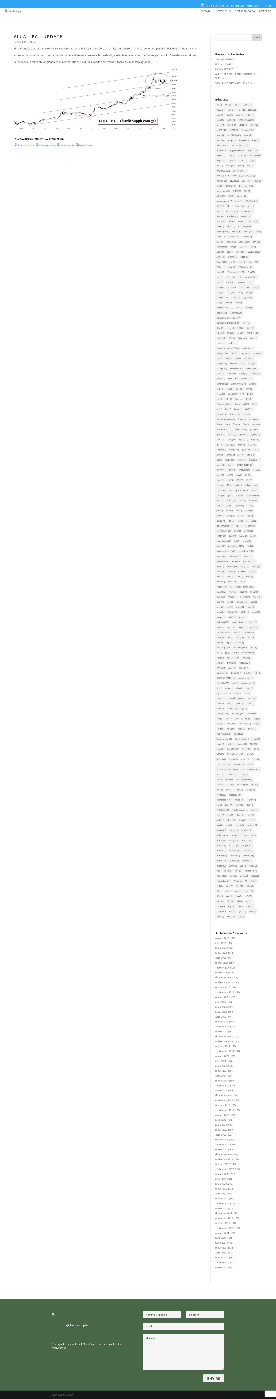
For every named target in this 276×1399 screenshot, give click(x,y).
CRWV (241, 282)
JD (250, 505)
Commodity (236, 272)
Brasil (232, 216)
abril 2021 (220, 1252)
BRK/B (254, 221)
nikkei (245, 596)
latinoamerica (225, 525)
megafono (246, 551)
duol (246, 323)
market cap (236, 546)
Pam (238, 632)
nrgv (220, 607)
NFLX (254, 592)
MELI (221, 556)
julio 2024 (220, 1060)
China (222, 262)
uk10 (220, 820)
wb (219, 891)
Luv (253, 536)
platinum (248, 652)
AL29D (231, 125)
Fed (238, 399)
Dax (230, 292)
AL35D (234, 130)
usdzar (221, 865)
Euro (233, 378)
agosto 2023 (222, 1115)
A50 (228, 104)
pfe (253, 647)
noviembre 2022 (224, 1159)
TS (219, 805)
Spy (246, 749)
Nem (233, 592)
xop (231, 906)
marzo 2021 (221, 1257)
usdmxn (235, 850)
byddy (236, 231)
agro (220, 125)
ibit (230, 480)
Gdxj (231, 439)
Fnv (228, 409)
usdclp (233, 840)
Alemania (248, 130)
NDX (221, 592)
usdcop (221, 845)
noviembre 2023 (224, 1100)
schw (250, 703)
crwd (230, 282)
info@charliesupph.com (217, 6)
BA (220, 165)
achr (220, 115)
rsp (219, 693)
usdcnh (247, 840)
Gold (221, 449)
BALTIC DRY (239, 170)
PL (236, 652)
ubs (251, 815)
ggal (243, 439)
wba (228, 891)
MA (237, 541)
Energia (223, 353)
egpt (253, 338)
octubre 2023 (222, 1105)
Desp (236, 297)
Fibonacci (224, 404)
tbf (220, 774)
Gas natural (224, 429)
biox (238, 201)
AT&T (242, 155)
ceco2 (240, 252)
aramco (221, 150)
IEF (240, 480)
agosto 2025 (222, 997)
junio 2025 (221, 1006)
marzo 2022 (221, 1198)
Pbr (240, 637)
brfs (231, 221)
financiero (241, 404)
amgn (232, 140)
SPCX (253, 744)
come (221, 272)
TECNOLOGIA (225, 779)
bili (231, 196)
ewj (229, 389)
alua (18, 139)
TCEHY (231, 774)
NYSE (245, 612)
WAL (250, 886)
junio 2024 (221, 1065)
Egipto (242, 338)
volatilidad (224, 881)
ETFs (222, 368)
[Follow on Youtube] (197, 6)
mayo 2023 (221, 1129)
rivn (239, 688)
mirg (245, 566)
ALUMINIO (27, 139)
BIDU (221, 196)
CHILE (244, 257)
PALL (254, 627)
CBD (243, 246)
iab (239, 475)
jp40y (220, 515)
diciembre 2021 (223, 1213)
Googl (234, 449)
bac (241, 165)
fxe (246, 424)
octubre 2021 (222, 1223)
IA (230, 475)
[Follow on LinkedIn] (193, 6)
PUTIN (231, 663)
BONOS (232, 211)
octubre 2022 (222, 1164)
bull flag (223, 231)
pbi (230, 637)
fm (219, 409)
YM (252, 911)
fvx (236, 424)
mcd (250, 546)
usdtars (248, 855)
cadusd (246, 236)
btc (231, 226)
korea (221, 521)
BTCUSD (244, 226)
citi (242, 262)
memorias (235, 556)
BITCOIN (251, 201)
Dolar (236, 312)
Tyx (241, 815)
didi (229, 302)
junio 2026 (221, 947)
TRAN (221, 794)
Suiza (233, 759)
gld (219, 444)
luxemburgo (224, 541)
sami (220, 703)
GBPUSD (241, 429)
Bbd (246, 181)
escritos (249, 358)
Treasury (235, 794)
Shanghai (223, 713)
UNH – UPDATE (223, 64)
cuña (244, 287)
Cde (220, 252)
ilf (229, 485)
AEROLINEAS (246, 120)
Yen (232, 911)
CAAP (221, 236)
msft (221, 581)
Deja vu (222, 297)
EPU (257, 353)
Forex (222, 414)
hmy (220, 465)
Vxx (240, 886)
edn (220, 333)
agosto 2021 (222, 1232)
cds (230, 252)
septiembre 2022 (224, 1169)
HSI (232, 470)
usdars (222, 835)
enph (235, 353)
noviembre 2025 (224, 982)
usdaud (235, 835)
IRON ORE (252, 495)
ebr (231, 328)
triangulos (224, 799)
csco (220, 287)
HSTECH (244, 470)
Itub (253, 500)
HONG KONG (245, 465)
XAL (220, 896)
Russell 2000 (237, 698)
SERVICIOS (221, 11)
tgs (254, 784)
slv (256, 723)
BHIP (237, 191)
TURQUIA (223, 810)
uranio (239, 825)
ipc (230, 495)
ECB (241, 328)
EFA (232, 338)
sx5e (256, 759)
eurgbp (243, 373)
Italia (242, 500)
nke (220, 602)
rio (219, 688)
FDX (229, 399)
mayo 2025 (221, 1011)
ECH (250, 328)
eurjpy (221, 378)
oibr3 (232, 617)
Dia (219, 302)
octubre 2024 (222, 1046)
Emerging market (228, 348)
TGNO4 (242, 784)
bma (240, 206)
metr (220, 566)
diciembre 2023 (223, 1095)
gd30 (254, 429)
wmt (238, 891)
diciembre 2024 (223, 1036)
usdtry (221, 860)
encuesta (247, 348)
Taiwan (239, 764)
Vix (255, 876)
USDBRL (250, 835)
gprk (246, 449)
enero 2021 (221, 1267)
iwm (220, 505)
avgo (221, 160)
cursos (231, 287)
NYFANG (232, 612)
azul (243, 160)
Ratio (236, 673)
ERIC (220, 358)
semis (232, 708)
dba (249, 292)
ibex (220, 480)
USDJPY (247, 845)
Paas (231, 627)
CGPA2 (232, 257)
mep (248, 556)
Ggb (255, 439)
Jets (220, 510)
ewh (220, 389)
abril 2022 (220, 1193)
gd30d (221, 434)
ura (229, 825)
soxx (220, 744)
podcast (233, 657)
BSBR (220, 226)
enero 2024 (221, 1090)
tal (250, 764)
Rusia (221, 698)
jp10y (249, 510)
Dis (238, 302)
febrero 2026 (222, 967)
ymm (220, 916)
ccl (252, 246)
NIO (257, 596)
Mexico (232, 566)
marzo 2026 (221, 962)
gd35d (244, 434)
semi (220, 708)
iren (239, 495)
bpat (220, 216)
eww (221, 394)
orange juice (239, 622)
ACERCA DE (265, 11)
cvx (220, 292)
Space (242, 744)
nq (254, 602)
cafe (220, 241)
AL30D (221, 130)
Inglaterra (241, 490)
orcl (253, 622)
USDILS (233, 845)
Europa (246, 378)
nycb (220, 612)
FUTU (253, 419)
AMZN (244, 140)
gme (241, 444)
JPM (231, 515)
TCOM (243, 774)
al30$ (243, 125)
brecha (245, 216)
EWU (249, 389)
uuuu (253, 865)
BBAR (234, 181)
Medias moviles (226, 551)
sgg (244, 708)
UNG (242, 820)
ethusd (251, 368)
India (238, 485)
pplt (220, 663)
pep (229, 642)
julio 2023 (220, 1119)
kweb (242, 521)
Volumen (240, 881)
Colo (231, 267)
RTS (237, 693)
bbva (257, 181)
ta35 (226, 764)
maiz (221, 546)
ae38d (231, 120)
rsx (228, 693)
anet (255, 140)
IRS (220, 500)
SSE (220, 754)
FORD (249, 409)
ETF (252, 363)
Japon (239, 505)
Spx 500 (233, 749)
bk (229, 206)
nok (230, 602)
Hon (231, 465)
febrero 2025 (222, 1026)
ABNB (232, 109)
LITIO (248, 531)
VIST (244, 876)
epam (246, 353)
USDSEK (235, 855)
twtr (254, 810)
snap (241, 728)
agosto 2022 (222, 1173)
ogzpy (221, 617)
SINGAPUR (245, 723)
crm (220, 282)
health (230, 460)
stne (250, 754)
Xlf (220, 901)
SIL (248, 718)
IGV (220, 485)
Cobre (253, 262)
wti (249, 891)
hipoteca (254, 460)
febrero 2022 (222, 1203)
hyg (220, 475)
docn (249, 307)
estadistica (237, 363)
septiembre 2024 (224, 1051)
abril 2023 (220, 1134)
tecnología (244, 779)
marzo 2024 (221, 1080)
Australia (255, 155)
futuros (223, 424)
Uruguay (252, 825)
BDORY (231, 186)
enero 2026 (221, 972)
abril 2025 (220, 1016)
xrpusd (221, 911)
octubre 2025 (222, 987)
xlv (240, 901)
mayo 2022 (221, 1188)
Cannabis (222, 246)
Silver (231, 723)
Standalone (56, 139)
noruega (242, 602)
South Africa (224, 739)
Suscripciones (237, 6)
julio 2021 (220, 1237)
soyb (230, 744)
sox (256, 739)
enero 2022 (221, 1208)
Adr (220, 120)
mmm (256, 566)
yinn (242, 911)
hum (256, 470)
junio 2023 (221, 1124)
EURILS (256, 373)
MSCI (249, 576)
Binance (242, 196)
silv (219, 723)
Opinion (223, 622)
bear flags (246, 186)
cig (232, 262)
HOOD (221, 470)
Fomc (238, 409)
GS (256, 449)
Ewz (232, 394)
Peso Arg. (223, 647)
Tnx (250, 789)
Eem (221, 338)
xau (229, 896)
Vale (228, 870)
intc (254, 490)
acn (230, 115)
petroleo (240, 647)
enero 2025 (221, 1031)
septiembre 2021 (224, 1228)
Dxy (221, 328)
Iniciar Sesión (253, 6)
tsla (228, 805)
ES (238, 358)
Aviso (232, 160)
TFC (230, 784)
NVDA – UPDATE (224, 69)
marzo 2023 (221, 1139)
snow (252, 728)
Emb (232, 343)
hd (219, 460)
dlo (239, 307)
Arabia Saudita (240, 145)
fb (250, 394)
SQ (256, 749)
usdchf (221, 840)
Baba (230, 165)
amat (248, 135)
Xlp (230, 901)
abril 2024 (220, 1075)
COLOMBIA (245, 267)
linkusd (250, 525)
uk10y (231, 820)
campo (231, 241)
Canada (244, 241)
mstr (232, 581)
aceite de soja (247, 109)
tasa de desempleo (227, 769)
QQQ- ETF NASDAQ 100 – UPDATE (233, 82)
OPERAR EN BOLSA (245, 11)
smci (220, 728)
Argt (252, 150)
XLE (248, 896)
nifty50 (232, 596)
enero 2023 (221, 1149)
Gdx (220, 439)
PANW (249, 632)
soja (238, 734)
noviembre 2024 (224, 1041)
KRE (231, 521)
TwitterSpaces (240, 810)
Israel (230, 500)
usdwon (247, 860)
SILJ (257, 718)
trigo (239, 799)
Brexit (221, 221)
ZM (241, 916)
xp (240, 906)
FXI (256, 424)
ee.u (240, 333)
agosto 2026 (222, 938)
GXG (220, 454)
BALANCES (223, 170)
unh (252, 820)
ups (220, 825)
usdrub (222, 855)
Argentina (41, 139)
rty (246, 693)
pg (227, 652)
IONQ (221, 495)
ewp (239, 389)
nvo (251, 607)
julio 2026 (220, 943)
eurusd (222, 383)
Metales (249, 561)
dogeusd (222, 312)
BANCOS (223, 175)
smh (231, 728)
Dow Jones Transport (228, 323)
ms (240, 576)
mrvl (230, 576)
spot (220, 749)
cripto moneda (248, 277)
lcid (239, 525)
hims (242, 460)
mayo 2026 (221, 952)
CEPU (221, 257)
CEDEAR (254, 252)
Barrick (222, 181)
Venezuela (251, 870)
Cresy (230, 277)
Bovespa (247, 211)
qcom (232, 668)
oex (256, 612)
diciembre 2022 (223, 1154)
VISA (233, 876)
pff (219, 652)
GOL (252, 444)
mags (247, 541)
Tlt (239, 789)
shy (219, 718)
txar (220, 815)
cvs (255, 287)
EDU (230, 333)
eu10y (231, 373)
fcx (219, 399)
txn (231, 815)
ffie (248, 399)
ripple (229, 688)
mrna (220, 576)
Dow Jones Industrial (228, 318)
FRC (247, 414)
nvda (240, 607)
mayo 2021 (221, 1247)
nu (230, 607)
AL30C (254, 125)
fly (254, 404)
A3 (219, 104)
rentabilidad (245, 678)
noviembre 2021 (224, 1218)
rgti (235, 683)
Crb (251, 272)
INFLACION (224, 490)
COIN (221, 267)
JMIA (229, 510)
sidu (238, 718)
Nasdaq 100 (224, 586)
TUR (250, 805)
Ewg (252, 383)
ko (250, 515)
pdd (220, 642)
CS (251, 282)
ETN (220, 373)
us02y (233, 830)
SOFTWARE (224, 734)
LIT (237, 531)
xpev (250, 906)
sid (229, 718)
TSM (240, 805)
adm (249, 115)
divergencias (225, 307)
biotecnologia (224, 201)
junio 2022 (221, 1183)
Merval (222, 561)
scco (239, 703)
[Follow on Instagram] (188, 6)
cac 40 (233, 236)
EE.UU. (252, 333)
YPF (231, 916)
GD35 (232, 434)
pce (251, 637)
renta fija (223, 683)
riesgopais (248, 683)
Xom (221, 906)
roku (249, 688)
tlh (220, 789)
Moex (221, 571)
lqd (232, 536)
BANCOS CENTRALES (244, 175)
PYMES (244, 663)
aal (237, 104)
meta (235, 561)
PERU (239, 642)
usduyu (234, 860)
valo (238, 870)
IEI (249, 480)
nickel (221, 596)
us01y (221, 830)
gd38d (255, 434)
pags (243, 627)
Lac (254, 521)
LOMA (221, 536)
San (230, 703)
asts (231, 155)
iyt (229, 505)
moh (231, 571)
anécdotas (223, 145)
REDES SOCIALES (226, 678)
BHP (247, 191)
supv (245, 759)
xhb (238, 896)
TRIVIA (251, 799)
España (222, 363)
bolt (220, 211)
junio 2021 (221, 1242)
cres (220, 277)
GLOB (230, 444)
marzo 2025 (221, 1021)
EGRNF (221, 343)
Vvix (254, 881)
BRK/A (242, 221)
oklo (242, 617)
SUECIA (221, 759)
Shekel (251, 713)
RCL (247, 673)
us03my (246, 830)
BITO (220, 206)
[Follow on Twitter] (184, 6)
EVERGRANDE (238, 383)
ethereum (236, 368)
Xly (249, 901)
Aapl (247, 104)
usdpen (248, 850)
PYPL (221, 668)
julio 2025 (220, 1001)
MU (242, 581)
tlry (229, 789)
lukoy (243, 536)
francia (235, 414)
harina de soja (235, 454)
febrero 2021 (222, 1262)
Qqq (243, 668)
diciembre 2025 (223, 977)
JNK (239, 510)
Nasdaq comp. (245, 586)
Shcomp (238, 713)
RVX (251, 698)
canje (257, 241)
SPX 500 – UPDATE (225, 59)
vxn (229, 886)
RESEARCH (206, 11)
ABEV (221, 109)
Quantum (222, 673)
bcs (219, 186)
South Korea (242, 739)
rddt (257, 673)
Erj (228, 358)
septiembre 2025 (224, 992)
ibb (247, 475)
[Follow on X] (54, 1333)
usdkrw (221, 850)
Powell (247, 657)
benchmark (223, 191)
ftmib (242, 419)
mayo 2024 (221, 1070)
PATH (220, 637)
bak (250, 165)
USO (233, 865)
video (222, 876)
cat (234, 246)
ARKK (221, 155)
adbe (239, 115)
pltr (220, 657)
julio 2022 (220, 1178)
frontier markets (226, 419)
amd (221, 140)
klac (241, 515)
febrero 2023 (222, 1144)
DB (240, 292)
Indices (251, 485)
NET (243, 592)
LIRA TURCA (224, 531)
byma (248, 231)
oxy (220, 627)
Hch (251, 454)
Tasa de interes (250, 769)
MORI (242, 571)
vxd (220, 886)
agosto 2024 (222, 1056)
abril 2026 (220, 957)
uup (243, 865)
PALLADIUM (224, 632)
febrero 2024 (222, 1085)
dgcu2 (247, 297)
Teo (220, 784)
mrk (252, 571)
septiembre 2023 (224, 1110)
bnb (251, 206)
